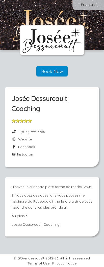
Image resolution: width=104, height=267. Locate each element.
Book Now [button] (52, 71)
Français (88, 4)
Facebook (25, 146)
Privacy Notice (64, 263)
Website (24, 139)
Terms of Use (38, 263)
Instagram (25, 154)
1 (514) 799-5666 (31, 131)
